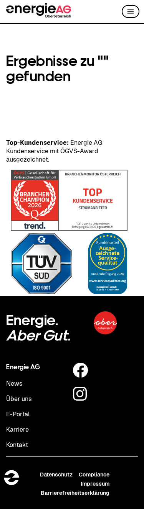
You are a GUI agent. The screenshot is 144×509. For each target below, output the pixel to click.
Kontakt (17, 444)
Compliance (94, 474)
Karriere (17, 429)
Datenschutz (56, 474)
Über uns (18, 399)
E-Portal (18, 414)
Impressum (95, 484)
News (14, 383)
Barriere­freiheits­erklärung (75, 493)
